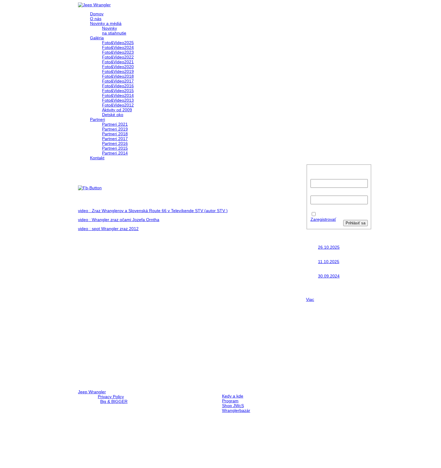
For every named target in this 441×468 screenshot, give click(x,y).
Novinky (109, 28)
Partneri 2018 (115, 133)
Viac (310, 299)
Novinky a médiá (106, 23)
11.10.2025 (328, 261)
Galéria (97, 37)
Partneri (97, 119)
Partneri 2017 (115, 138)
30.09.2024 (329, 276)
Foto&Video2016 (118, 85)
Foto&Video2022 (118, 57)
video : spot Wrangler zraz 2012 (108, 228)
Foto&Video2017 (118, 81)
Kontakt (97, 157)
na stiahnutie (114, 33)
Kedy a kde (232, 396)
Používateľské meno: (321, 174)
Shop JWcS (233, 405)
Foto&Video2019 (118, 71)
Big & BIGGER (114, 401)
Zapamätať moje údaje (328, 212)
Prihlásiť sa (355, 223)
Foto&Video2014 (118, 95)
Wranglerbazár (236, 410)
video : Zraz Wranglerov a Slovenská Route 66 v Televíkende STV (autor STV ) (153, 210)
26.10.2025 (329, 247)
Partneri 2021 (115, 124)
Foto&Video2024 (118, 47)
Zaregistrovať (323, 219)
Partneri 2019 (115, 129)
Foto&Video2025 (118, 42)
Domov (97, 13)
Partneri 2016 (115, 143)
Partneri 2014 (115, 153)
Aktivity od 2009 (117, 109)
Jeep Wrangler (92, 391)
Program (230, 400)
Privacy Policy (111, 396)
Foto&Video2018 (118, 76)
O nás (95, 18)
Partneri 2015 (115, 148)
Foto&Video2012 (118, 105)
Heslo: (316, 193)
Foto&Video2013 (118, 100)
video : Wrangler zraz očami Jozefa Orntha (118, 219)
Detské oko (112, 114)
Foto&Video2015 (118, 90)
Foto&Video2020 (118, 66)
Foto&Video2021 (118, 61)
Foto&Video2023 (118, 52)
